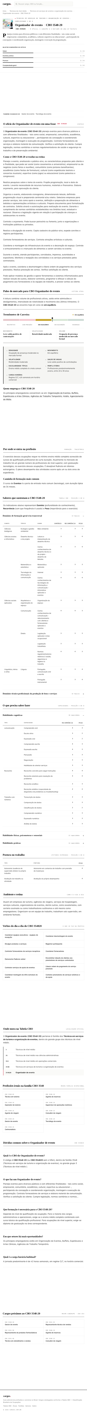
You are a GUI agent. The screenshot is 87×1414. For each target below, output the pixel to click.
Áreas (15, 1406)
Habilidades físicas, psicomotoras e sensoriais (41, 835)
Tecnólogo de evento (43, 114)
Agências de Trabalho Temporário (46, 396)
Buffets (75, 393)
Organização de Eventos (59, 393)
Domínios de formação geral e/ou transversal (41, 516)
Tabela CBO (7, 1406)
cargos (7, 3)
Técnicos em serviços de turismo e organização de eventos (51, 11)
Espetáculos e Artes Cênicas (16, 396)
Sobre (34, 1406)
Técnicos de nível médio (18, 11)
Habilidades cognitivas (41, 715)
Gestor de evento (28, 114)
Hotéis (66, 396)
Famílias (21, 1406)
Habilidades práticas (41, 843)
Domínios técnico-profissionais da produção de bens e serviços (41, 693)
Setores (28, 1406)
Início (4, 11)
